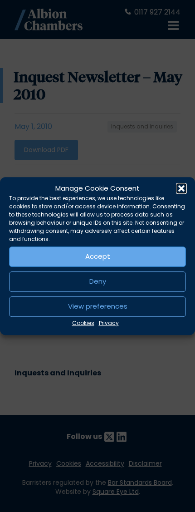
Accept (97, 256)
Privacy (109, 323)
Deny (97, 281)
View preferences (97, 306)
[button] (181, 188)
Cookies (83, 323)
